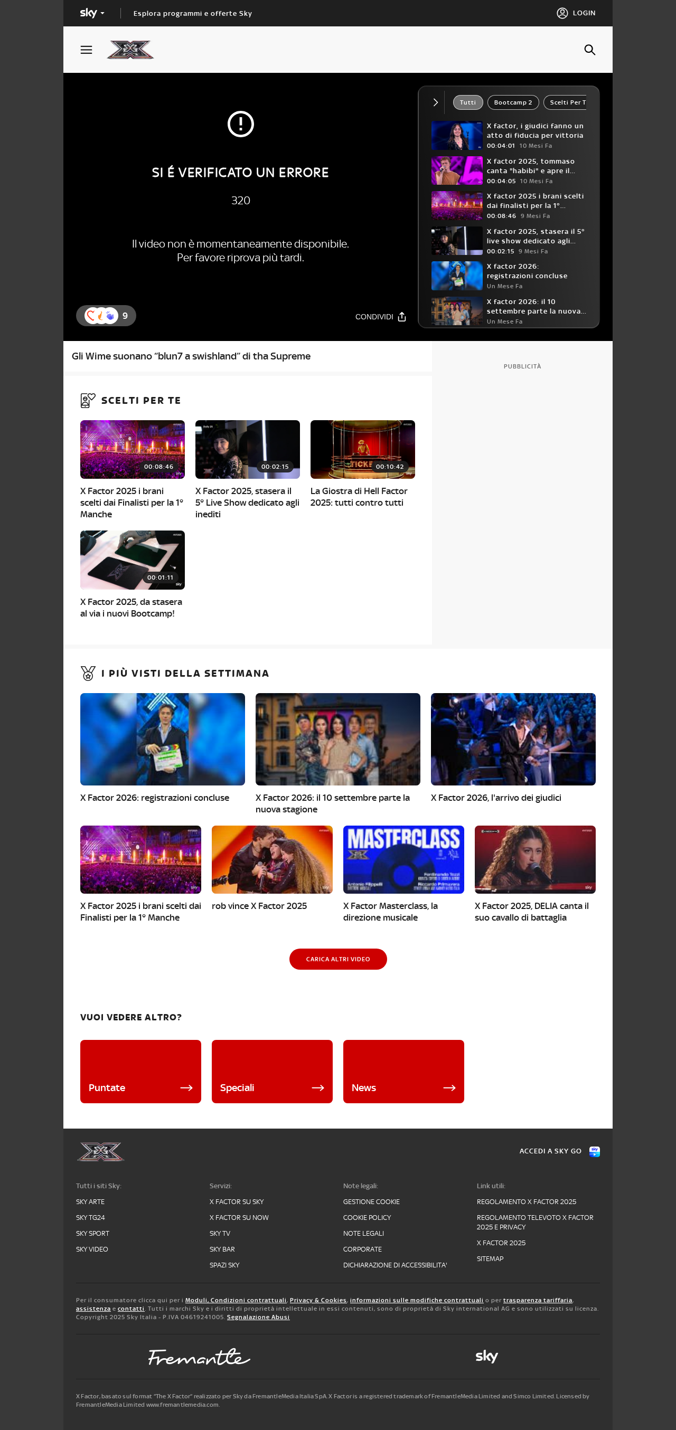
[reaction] (109, 315)
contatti (131, 1308)
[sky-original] (487, 1356)
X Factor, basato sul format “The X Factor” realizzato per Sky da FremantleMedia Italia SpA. (201, 1396)
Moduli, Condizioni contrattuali (236, 1300)
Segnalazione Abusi (258, 1317)
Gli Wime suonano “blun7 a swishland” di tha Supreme (191, 356)
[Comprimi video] (438, 102)
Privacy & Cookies (318, 1300)
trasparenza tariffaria (537, 1300)
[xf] (135, 49)
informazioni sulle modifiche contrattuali (417, 1300)
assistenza (93, 1308)
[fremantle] (199, 1356)
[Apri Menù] (93, 49)
